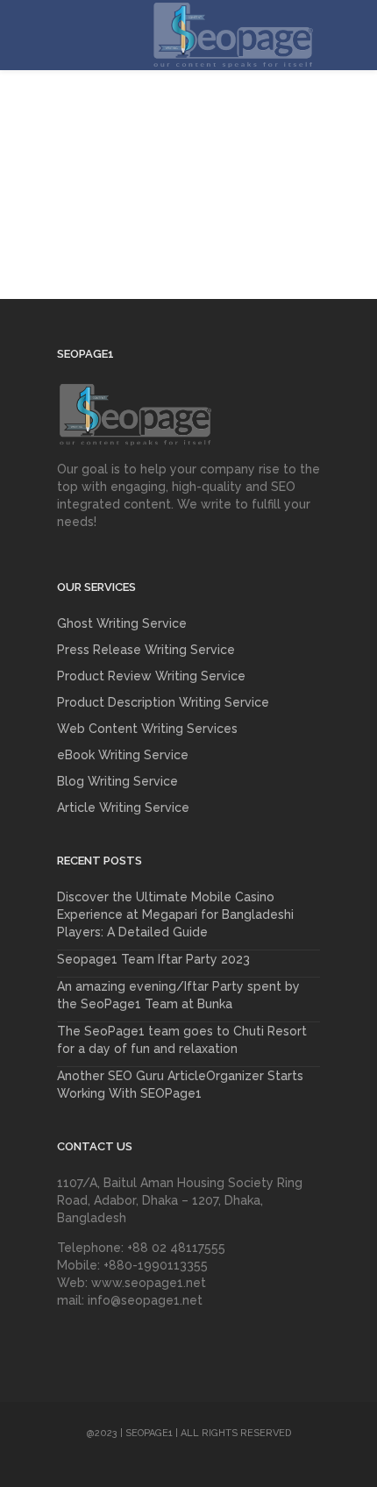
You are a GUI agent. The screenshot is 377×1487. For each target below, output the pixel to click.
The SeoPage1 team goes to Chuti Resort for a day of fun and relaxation (182, 1040)
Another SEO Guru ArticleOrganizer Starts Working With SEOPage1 (180, 1084)
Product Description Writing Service (163, 702)
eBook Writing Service (122, 755)
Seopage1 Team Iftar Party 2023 (153, 959)
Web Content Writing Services (147, 729)
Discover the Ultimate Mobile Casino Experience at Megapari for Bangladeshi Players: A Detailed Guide (175, 914)
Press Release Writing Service (146, 650)
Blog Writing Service (117, 781)
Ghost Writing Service (122, 623)
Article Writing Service (123, 807)
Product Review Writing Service (151, 676)
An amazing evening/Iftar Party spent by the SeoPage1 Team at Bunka (178, 995)
